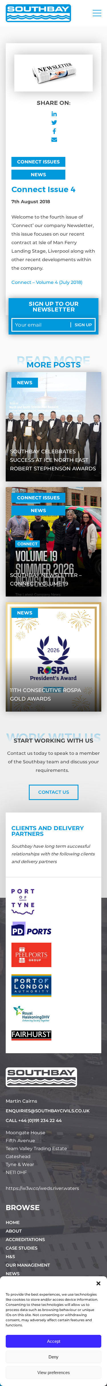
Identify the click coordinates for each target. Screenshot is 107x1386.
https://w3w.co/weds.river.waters (42, 1188)
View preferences (53, 1372)
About (14, 1231)
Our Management (28, 1265)
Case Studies (21, 1248)
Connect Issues (38, 162)
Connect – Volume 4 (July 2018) (46, 282)
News (38, 174)
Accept (53, 1341)
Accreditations (25, 1239)
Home (13, 1222)
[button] (98, 1283)
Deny (53, 1356)
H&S (10, 1256)
